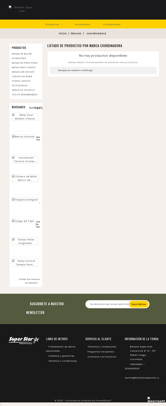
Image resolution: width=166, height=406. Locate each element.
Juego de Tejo (39, 224)
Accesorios (82, 24)
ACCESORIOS (20, 85)
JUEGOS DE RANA (22, 76)
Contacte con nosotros (102, 356)
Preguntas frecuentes (101, 351)
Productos (52, 24)
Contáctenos (112, 24)
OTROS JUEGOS (21, 81)
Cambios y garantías (61, 355)
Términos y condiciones (62, 360)
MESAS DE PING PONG (25, 62)
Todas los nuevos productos (29, 281)
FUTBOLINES (19, 58)
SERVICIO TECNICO (23, 90)
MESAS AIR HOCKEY (23, 71)
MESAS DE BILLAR (22, 53)
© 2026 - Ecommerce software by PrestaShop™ (83, 400)
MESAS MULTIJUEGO (24, 67)
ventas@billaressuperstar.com (143, 377)
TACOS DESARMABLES (24, 94)
